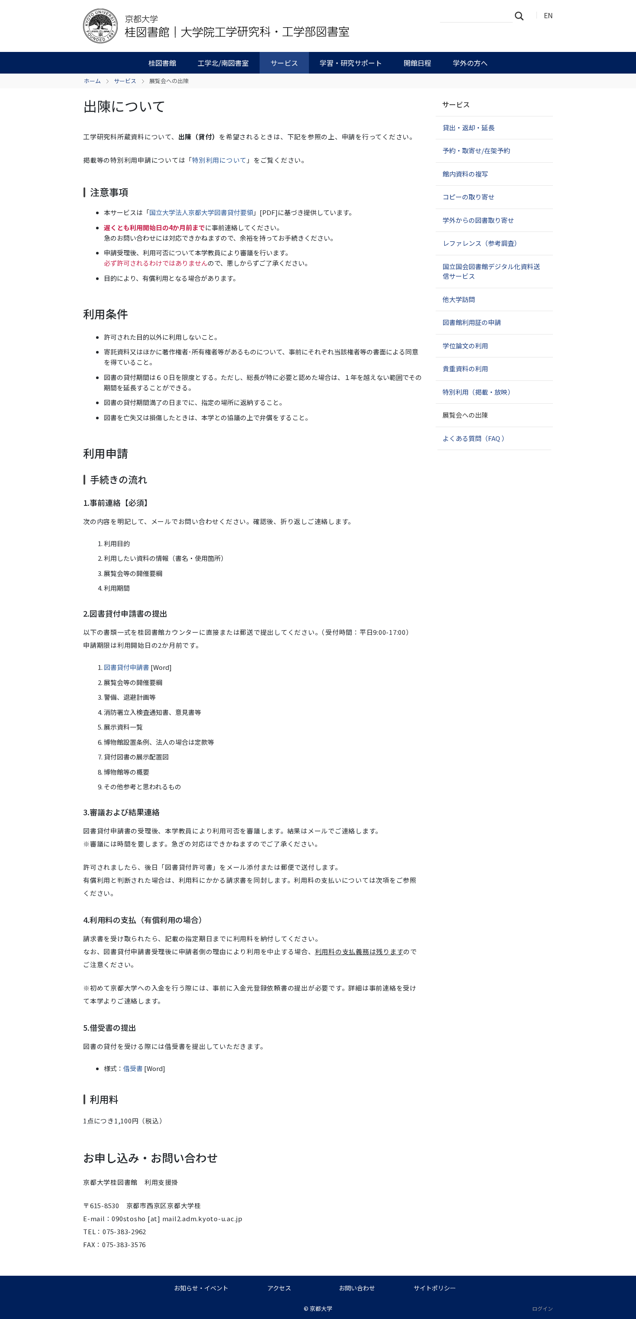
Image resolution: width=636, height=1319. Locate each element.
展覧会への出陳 (465, 414)
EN (548, 15)
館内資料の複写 (465, 173)
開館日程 (417, 63)
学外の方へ (470, 63)
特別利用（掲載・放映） (478, 391)
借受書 (133, 1068)
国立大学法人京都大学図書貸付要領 (201, 212)
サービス (284, 63)
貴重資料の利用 (465, 368)
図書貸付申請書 (126, 667)
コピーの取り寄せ (469, 196)
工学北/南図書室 (223, 63)
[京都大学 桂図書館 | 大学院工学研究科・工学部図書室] (221, 26)
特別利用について (219, 159)
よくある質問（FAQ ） (475, 438)
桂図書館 (162, 63)
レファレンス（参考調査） (481, 243)
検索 (522, 16)
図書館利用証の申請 (472, 322)
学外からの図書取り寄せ (478, 220)
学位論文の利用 (465, 345)
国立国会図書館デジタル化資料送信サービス (491, 271)
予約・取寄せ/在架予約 (476, 150)
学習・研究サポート (351, 63)
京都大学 (321, 1308)
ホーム (92, 81)
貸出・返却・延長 (469, 127)
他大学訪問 (459, 299)
